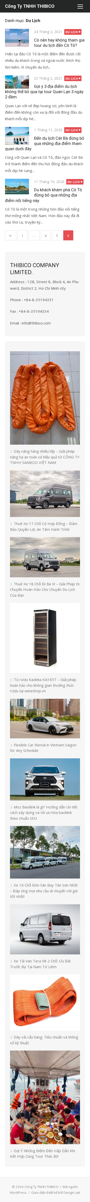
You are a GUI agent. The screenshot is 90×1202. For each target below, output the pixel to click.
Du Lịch (72, 32)
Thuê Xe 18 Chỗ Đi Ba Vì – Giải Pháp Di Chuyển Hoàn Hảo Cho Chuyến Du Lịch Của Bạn (45, 589)
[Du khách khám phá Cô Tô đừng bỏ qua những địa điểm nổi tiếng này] (17, 186)
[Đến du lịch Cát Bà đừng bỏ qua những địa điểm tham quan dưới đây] (17, 136)
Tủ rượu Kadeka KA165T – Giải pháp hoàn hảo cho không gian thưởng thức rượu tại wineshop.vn (43, 685)
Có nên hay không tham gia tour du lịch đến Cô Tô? (59, 43)
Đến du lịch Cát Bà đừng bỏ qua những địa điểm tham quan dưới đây (44, 143)
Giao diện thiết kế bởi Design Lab (55, 1192)
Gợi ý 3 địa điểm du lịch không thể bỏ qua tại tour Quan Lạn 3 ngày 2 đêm (44, 91)
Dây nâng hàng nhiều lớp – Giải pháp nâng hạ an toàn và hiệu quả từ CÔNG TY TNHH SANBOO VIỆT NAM (45, 457)
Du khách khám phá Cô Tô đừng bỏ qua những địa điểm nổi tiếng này (43, 195)
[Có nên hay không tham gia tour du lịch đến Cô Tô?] (17, 38)
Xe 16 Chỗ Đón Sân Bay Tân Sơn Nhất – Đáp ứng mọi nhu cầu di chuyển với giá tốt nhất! (44, 891)
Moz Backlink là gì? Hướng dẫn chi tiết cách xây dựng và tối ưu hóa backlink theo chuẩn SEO (44, 812)
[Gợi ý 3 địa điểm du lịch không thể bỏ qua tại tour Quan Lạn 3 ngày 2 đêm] (17, 82)
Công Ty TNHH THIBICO (29, 6)
